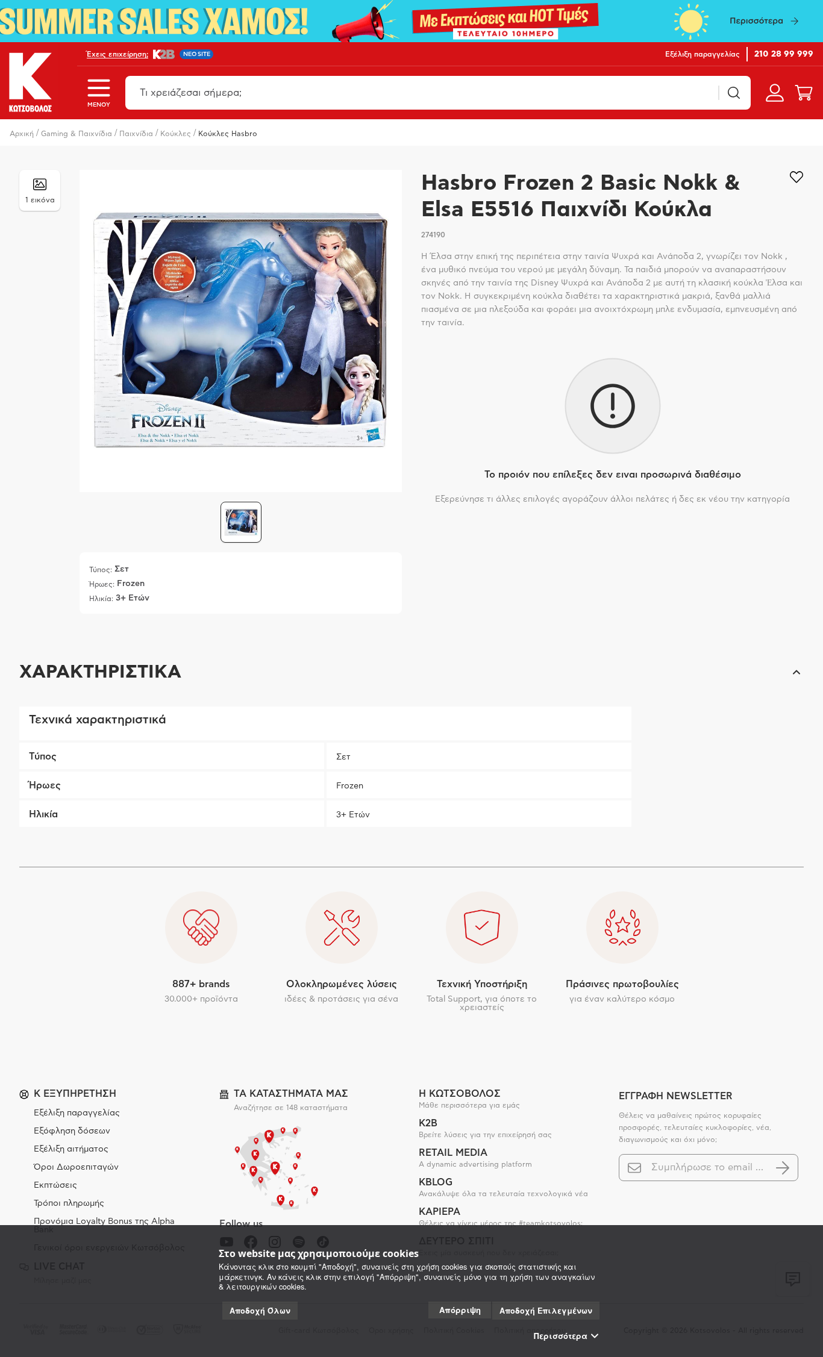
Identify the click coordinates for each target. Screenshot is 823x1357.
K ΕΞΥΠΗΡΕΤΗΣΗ (75, 1094)
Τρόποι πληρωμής (69, 1203)
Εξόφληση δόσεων (72, 1131)
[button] (411, 672)
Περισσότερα (560, 1335)
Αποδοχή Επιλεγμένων (545, 1310)
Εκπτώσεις (55, 1185)
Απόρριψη (460, 1309)
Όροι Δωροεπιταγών (76, 1167)
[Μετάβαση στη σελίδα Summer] (411, 21)
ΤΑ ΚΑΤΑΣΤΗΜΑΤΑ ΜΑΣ (291, 1094)
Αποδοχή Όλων (260, 1310)
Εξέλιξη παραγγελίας (77, 1113)
